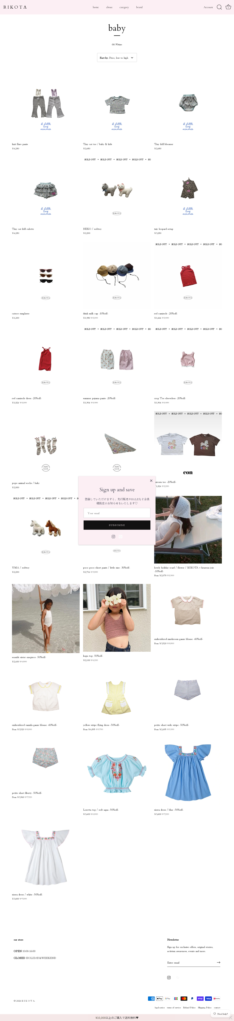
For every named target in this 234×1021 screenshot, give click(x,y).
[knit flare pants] (46, 106)
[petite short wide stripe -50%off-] (188, 695)
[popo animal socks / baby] (46, 445)
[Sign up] (218, 962)
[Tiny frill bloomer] (188, 106)
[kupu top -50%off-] (117, 618)
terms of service (174, 1007)
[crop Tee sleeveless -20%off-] (188, 360)
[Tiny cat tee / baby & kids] (117, 106)
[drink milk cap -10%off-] (117, 275)
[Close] (151, 480)
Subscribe (117, 525)
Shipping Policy (205, 1007)
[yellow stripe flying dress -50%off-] (117, 695)
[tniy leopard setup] (188, 191)
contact (217, 1007)
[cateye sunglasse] (46, 275)
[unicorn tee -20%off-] (188, 444)
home (96, 7)
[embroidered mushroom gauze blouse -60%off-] (188, 609)
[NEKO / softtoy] (117, 191)
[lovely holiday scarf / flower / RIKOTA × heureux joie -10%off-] (188, 530)
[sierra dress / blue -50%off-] (188, 772)
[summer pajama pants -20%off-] (117, 360)
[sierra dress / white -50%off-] (46, 856)
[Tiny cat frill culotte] (46, 191)
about (109, 7)
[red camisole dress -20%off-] (46, 360)
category (124, 7)
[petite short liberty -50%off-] (46, 763)
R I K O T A (15, 7)
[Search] (219, 7)
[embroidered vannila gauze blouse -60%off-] (46, 695)
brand (139, 7)
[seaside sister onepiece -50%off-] (46, 618)
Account (208, 7)
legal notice (160, 1007)
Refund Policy (189, 1007)
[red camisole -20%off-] (188, 275)
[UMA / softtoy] (46, 530)
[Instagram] (113, 536)
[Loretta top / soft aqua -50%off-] (117, 772)
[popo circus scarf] (117, 445)
